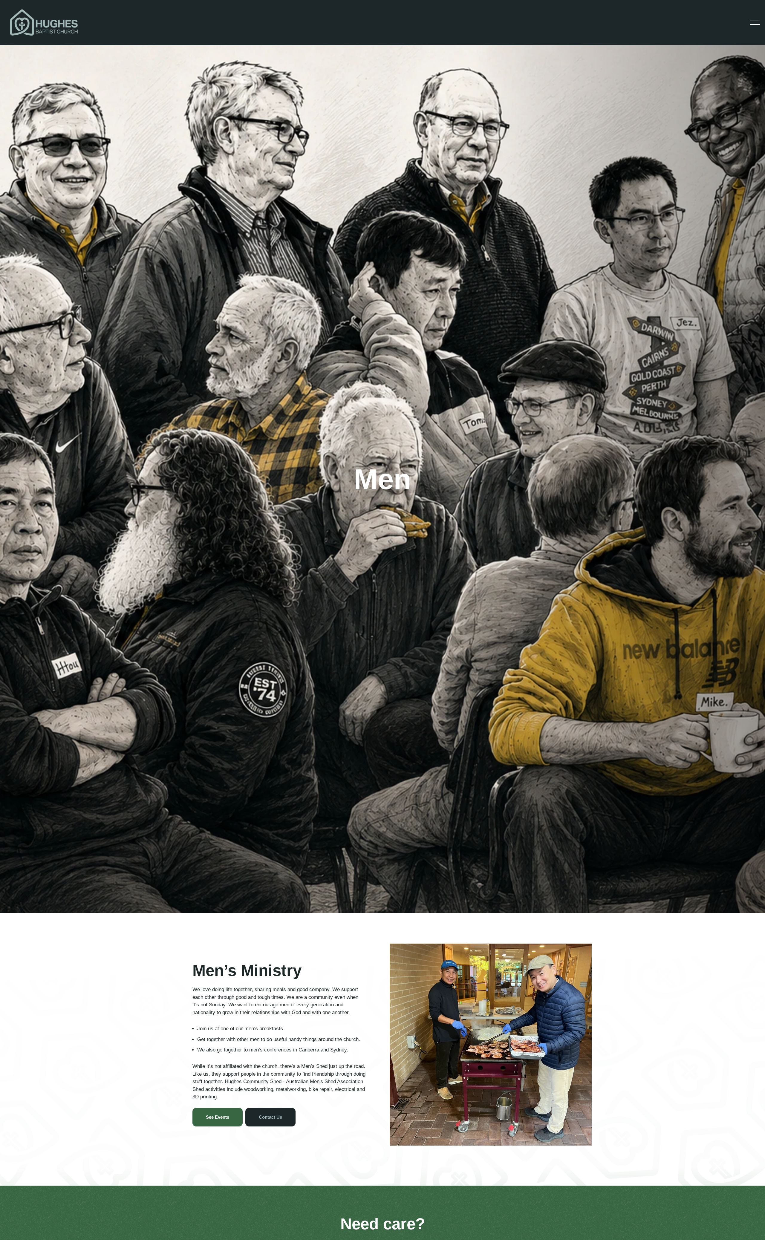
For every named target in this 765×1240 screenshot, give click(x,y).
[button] (755, 23)
